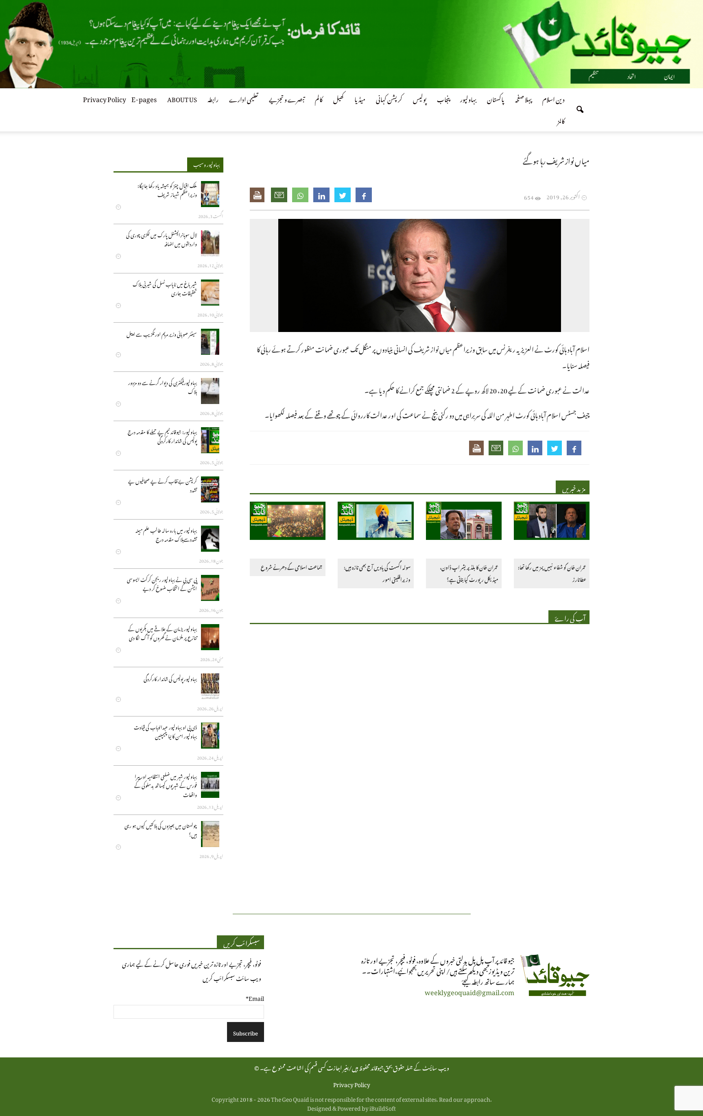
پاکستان (495, 98)
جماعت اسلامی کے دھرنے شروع (291, 566)
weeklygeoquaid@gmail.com (469, 991)
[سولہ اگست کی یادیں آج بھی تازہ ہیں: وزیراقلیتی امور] (375, 522)
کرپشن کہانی (389, 98)
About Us (182, 98)
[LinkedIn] (321, 195)
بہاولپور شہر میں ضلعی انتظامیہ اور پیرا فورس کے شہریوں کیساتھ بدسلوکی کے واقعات (165, 785)
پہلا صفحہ (523, 98)
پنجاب (443, 98)
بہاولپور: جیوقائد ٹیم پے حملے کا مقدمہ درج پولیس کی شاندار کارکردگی (162, 435)
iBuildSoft (382, 1107)
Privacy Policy (104, 98)
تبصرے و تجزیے (286, 98)
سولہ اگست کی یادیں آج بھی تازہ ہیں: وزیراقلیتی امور (377, 572)
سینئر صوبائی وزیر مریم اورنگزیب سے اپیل (162, 333)
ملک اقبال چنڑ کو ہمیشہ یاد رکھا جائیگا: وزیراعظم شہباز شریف (167, 189)
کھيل (338, 98)
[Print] (258, 195)
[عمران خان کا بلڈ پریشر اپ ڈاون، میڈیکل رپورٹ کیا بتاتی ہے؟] (464, 522)
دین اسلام (553, 98)
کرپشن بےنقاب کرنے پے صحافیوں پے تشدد (162, 485)
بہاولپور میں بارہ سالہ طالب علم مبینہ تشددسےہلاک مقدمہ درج (166, 534)
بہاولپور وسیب (206, 163)
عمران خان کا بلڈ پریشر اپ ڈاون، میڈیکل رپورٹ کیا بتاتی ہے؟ (469, 572)
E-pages (144, 98)
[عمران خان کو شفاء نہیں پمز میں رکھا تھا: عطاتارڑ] (551, 522)
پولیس (419, 98)
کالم (319, 98)
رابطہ (212, 98)
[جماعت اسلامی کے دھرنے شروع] (287, 522)
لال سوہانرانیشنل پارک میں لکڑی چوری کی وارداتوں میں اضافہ (161, 238)
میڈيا (359, 98)
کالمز (561, 119)
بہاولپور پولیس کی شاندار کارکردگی (170, 678)
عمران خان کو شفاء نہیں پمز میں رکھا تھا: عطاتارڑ (552, 572)
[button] (579, 110)
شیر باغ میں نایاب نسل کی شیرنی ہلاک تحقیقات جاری (165, 288)
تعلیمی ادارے (243, 98)
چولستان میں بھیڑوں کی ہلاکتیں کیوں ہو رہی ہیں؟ (160, 829)
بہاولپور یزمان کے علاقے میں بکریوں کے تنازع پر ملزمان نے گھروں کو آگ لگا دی (162, 632)
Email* (255, 997)
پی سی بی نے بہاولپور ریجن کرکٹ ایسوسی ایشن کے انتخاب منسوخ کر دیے (162, 583)
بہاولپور (468, 98)
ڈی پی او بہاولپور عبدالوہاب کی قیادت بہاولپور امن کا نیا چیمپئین (165, 731)
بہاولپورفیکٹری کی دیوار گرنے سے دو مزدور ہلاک (162, 386)
